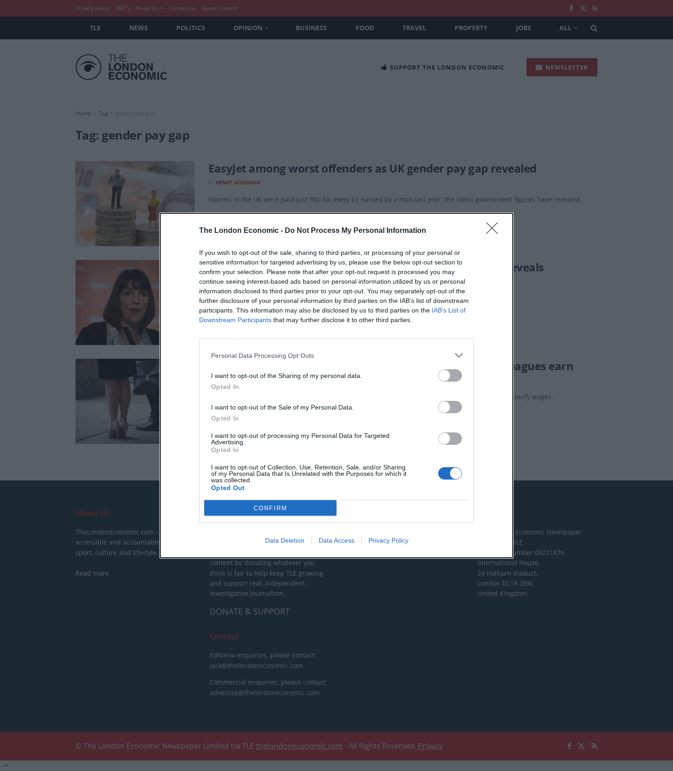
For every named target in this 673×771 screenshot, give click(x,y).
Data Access (336, 540)
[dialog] (336, 385)
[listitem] (336, 355)
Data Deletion (284, 540)
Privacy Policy (388, 540)
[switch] (450, 375)
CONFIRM (271, 508)
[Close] (495, 231)
